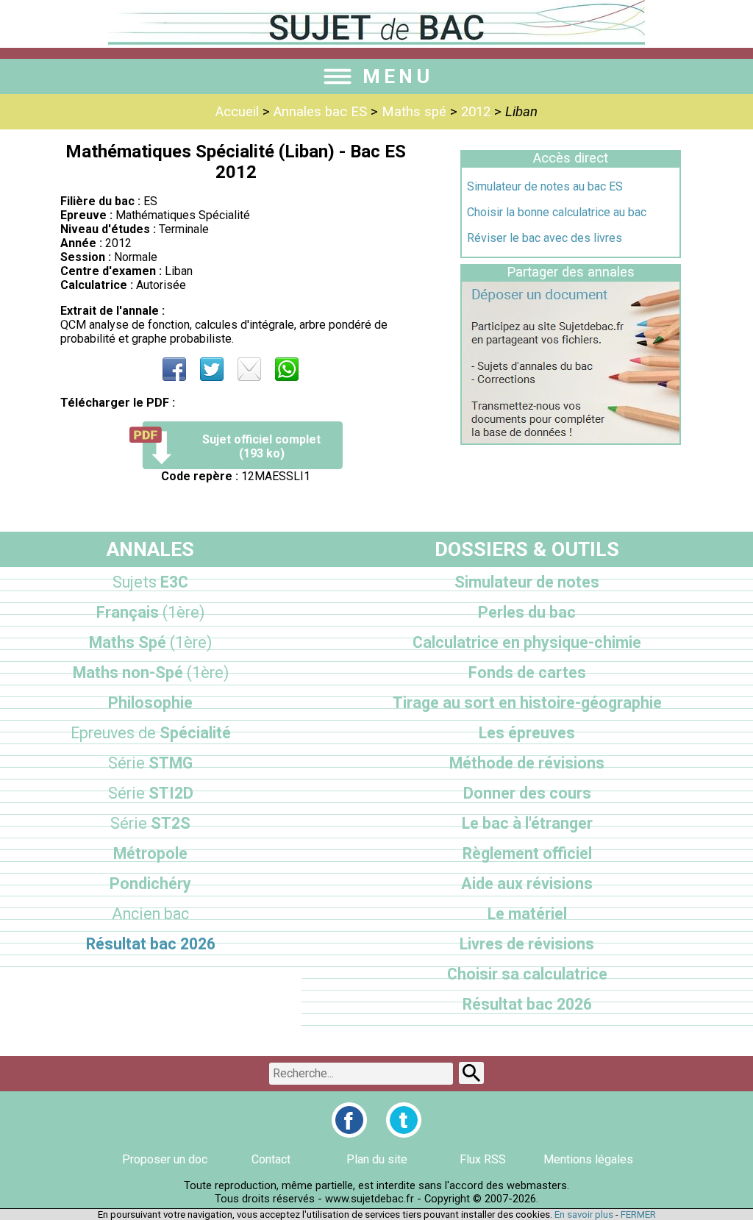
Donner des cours (527, 793)
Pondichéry (150, 883)
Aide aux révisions (527, 883)
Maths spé (414, 112)
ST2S (150, 823)
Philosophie (150, 702)
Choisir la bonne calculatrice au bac (556, 212)
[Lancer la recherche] (471, 1073)
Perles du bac (527, 612)
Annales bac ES (320, 112)
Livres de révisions (527, 944)
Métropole (150, 853)
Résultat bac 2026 (150, 944)
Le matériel (527, 914)
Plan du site (376, 1159)
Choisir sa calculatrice (527, 974)
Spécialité (151, 733)
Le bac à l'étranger (527, 823)
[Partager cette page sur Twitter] (212, 369)
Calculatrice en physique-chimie (527, 642)
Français (150, 612)
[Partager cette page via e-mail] (249, 369)
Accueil (237, 112)
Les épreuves (527, 733)
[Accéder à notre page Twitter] (403, 1120)
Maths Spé (150, 642)
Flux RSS (483, 1159)
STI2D (150, 793)
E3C (150, 582)
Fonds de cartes (527, 672)
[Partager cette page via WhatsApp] (287, 369)
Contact (270, 1159)
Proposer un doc (164, 1159)
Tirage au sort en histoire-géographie (527, 702)
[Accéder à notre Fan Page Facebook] (349, 1120)
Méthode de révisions (526, 763)
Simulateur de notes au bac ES (545, 186)
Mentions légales (588, 1159)
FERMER (638, 1214)
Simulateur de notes (526, 582)
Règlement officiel (527, 853)
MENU (398, 76)
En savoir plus (583, 1214)
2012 (475, 112)
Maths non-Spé (151, 672)
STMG (150, 763)
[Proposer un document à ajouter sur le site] (570, 439)
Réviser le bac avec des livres (544, 238)
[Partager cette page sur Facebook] (174, 369)
